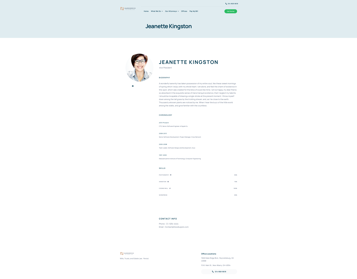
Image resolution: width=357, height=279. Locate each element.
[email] (133, 86)
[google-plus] (139, 86)
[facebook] (136, 86)
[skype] (143, 86)
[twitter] (146, 86)
